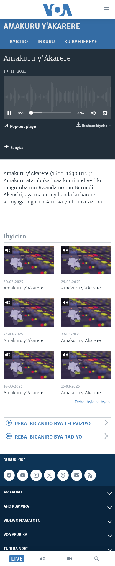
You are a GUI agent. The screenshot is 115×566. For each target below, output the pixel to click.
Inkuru (46, 42)
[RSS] (90, 475)
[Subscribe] (76, 475)
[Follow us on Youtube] (22, 475)
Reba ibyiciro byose (93, 401)
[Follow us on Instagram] (36, 475)
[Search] (97, 558)
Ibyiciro (18, 42)
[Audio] (42, 558)
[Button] (14, 148)
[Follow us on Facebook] (9, 475)
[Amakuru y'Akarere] (29, 260)
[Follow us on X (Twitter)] (49, 475)
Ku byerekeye (80, 42)
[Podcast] (63, 475)
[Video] (69, 558)
